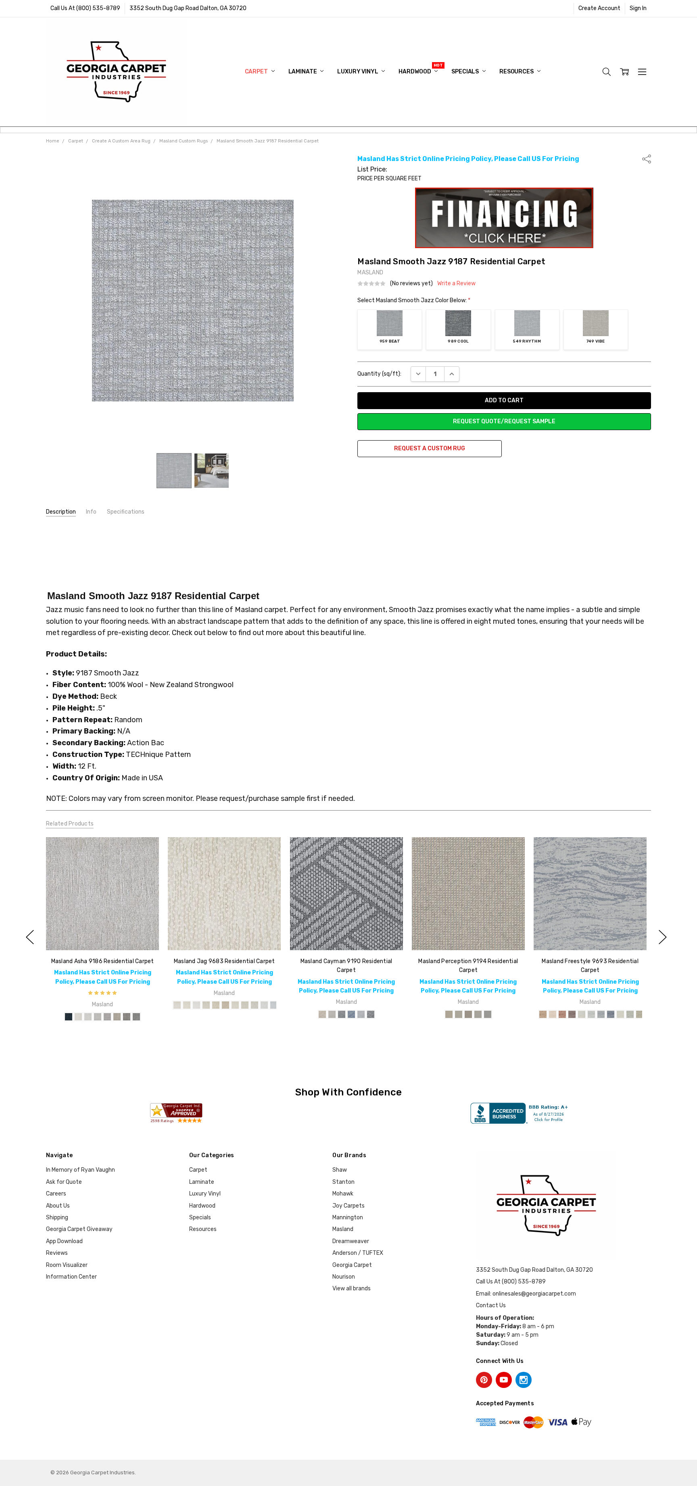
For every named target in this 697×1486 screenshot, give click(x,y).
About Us (58, 1205)
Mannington (347, 1217)
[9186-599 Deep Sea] (68, 1016)
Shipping (57, 1217)
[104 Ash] (478, 1014)
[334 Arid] (254, 1005)
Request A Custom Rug (429, 448)
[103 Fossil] (468, 1014)
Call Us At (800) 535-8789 (85, 8)
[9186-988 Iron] (136, 1016)
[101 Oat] (448, 1014)
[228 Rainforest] (225, 1005)
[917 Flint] (370, 1014)
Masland (342, 1229)
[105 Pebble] (487, 1014)
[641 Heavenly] (264, 1005)
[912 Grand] (360, 1014)
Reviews (57, 1253)
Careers (56, 1193)
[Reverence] (591, 1014)
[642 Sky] (273, 1005)
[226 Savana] (206, 1005)
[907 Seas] (350, 1014)
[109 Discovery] (331, 1014)
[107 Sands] (321, 1014)
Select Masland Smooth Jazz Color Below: (413, 300)
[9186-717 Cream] (78, 1016)
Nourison (343, 1276)
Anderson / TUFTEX (357, 1253)
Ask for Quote (64, 1182)
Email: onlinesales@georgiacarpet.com (526, 1293)
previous (29, 936)
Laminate (303, 71)
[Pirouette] (572, 1014)
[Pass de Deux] (639, 1014)
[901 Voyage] (341, 1014)
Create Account (599, 8)
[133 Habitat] (196, 1005)
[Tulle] (552, 1014)
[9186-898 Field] (126, 1016)
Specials (465, 71)
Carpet (257, 71)
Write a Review (456, 283)
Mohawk (342, 1193)
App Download (64, 1241)
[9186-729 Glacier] (87, 1016)
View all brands (351, 1288)
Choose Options (102, 933)
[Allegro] (581, 1014)
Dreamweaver (350, 1241)
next (662, 936)
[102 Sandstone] (458, 1014)
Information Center (71, 1276)
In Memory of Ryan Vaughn (80, 1169)
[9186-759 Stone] (97, 1016)
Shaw (339, 1169)
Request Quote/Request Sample (504, 421)
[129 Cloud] (186, 1005)
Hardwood (415, 71)
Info (91, 511)
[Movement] (610, 1014)
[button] (504, 218)
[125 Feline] (177, 1005)
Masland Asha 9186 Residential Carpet (102, 961)
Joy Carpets (348, 1205)
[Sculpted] (542, 1014)
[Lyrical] (620, 1014)
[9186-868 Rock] (117, 1016)
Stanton (343, 1182)
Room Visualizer (67, 1265)
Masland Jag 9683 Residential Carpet (224, 961)
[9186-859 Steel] (107, 1016)
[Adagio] (630, 1014)
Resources (517, 71)
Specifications (125, 511)
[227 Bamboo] (215, 1005)
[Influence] (562, 1014)
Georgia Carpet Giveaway (79, 1229)
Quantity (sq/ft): (379, 373)
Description (61, 511)
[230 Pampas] (235, 1005)
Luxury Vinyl (358, 71)
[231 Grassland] (244, 1005)
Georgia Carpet (352, 1265)
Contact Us (491, 1305)
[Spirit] (601, 1014)
